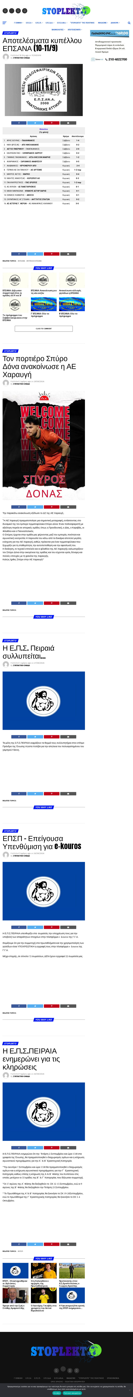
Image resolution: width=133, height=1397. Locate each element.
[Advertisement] (44, 233)
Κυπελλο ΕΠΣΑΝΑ (34, 261)
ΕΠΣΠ (21, 1251)
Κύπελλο (44, 129)
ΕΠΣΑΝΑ (22, 261)
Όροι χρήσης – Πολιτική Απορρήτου (68, 1382)
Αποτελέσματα (74, 30)
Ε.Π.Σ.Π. (38, 23)
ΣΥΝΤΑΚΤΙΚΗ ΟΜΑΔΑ (21, 58)
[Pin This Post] (51, 123)
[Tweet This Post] (35, 123)
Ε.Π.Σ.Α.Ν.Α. (61, 23)
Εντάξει (57, 1393)
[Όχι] (129, 1390)
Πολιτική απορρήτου (72, 1393)
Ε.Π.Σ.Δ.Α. (49, 23)
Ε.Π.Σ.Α (28, 23)
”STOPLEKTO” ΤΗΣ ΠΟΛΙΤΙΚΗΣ (82, 23)
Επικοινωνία (113, 1378)
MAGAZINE (102, 23)
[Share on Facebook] (18, 123)
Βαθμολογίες (58, 30)
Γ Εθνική (18, 23)
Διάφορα (114, 23)
